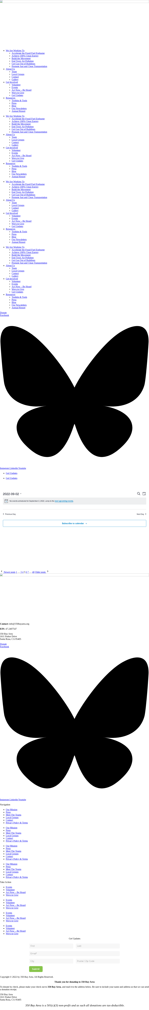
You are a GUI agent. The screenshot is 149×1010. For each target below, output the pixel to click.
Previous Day (10, 514)
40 (33, 572)
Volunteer (16, 85)
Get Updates (17, 95)
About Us (10, 69)
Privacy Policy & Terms (17, 822)
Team (14, 71)
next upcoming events (64, 501)
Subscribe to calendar (73, 523)
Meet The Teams (13, 815)
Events (15, 87)
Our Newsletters (19, 108)
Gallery (15, 79)
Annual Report (18, 111)
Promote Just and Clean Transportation (29, 66)
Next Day (140, 514)
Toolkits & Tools (19, 100)
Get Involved (12, 82)
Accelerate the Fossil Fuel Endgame (28, 53)
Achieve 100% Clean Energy (25, 56)
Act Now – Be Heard (21, 90)
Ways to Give (18, 92)
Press (14, 103)
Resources (10, 98)
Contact (15, 77)
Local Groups (18, 74)
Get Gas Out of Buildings (23, 63)
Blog (14, 106)
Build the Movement (21, 58)
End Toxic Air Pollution (23, 61)
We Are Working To (15, 50)
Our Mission (11, 809)
